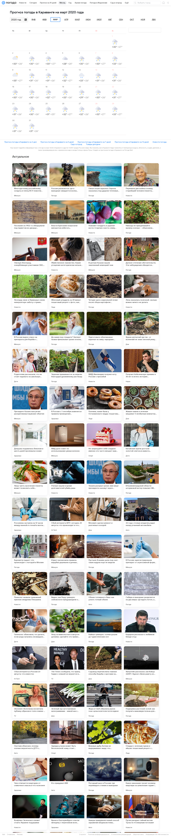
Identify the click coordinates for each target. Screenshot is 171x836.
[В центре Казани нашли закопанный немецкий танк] (104, 255)
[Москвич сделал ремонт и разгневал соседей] (104, 515)
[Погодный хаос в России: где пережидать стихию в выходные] (104, 775)
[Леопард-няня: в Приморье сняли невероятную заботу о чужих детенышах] (29, 292)
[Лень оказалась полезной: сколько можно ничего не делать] (141, 292)
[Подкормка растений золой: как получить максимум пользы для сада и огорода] (141, 701)
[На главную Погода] (10, 3)
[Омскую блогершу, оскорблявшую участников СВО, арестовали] (29, 255)
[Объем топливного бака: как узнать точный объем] (104, 589)
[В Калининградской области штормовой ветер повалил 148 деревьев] (141, 478)
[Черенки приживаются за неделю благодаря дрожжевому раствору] (66, 366)
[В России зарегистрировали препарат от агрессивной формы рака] (141, 552)
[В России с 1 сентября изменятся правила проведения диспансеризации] (66, 403)
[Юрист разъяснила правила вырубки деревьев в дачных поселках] (66, 552)
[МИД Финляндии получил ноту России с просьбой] (104, 366)
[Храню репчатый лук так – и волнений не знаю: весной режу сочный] (141, 329)
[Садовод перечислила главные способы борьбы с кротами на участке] (104, 663)
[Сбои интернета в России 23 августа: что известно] (29, 663)
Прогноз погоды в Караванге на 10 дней (132, 142)
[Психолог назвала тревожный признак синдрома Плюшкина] (29, 589)
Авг (110, 20)
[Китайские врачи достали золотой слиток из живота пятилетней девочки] (141, 440)
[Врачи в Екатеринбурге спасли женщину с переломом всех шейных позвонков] (66, 812)
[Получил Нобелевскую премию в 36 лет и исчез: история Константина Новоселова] (141, 366)
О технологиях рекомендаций (121, 834)
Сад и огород (76, 144)
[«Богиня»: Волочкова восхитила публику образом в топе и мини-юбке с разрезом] (29, 701)
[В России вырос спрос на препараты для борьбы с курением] (29, 329)
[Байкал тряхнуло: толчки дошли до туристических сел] (104, 626)
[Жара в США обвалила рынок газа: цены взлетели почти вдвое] (104, 701)
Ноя (143, 20)
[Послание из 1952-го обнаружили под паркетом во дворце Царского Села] (29, 217)
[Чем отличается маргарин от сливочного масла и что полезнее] (29, 775)
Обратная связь (138, 834)
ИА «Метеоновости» (162, 834)
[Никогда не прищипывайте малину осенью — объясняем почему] (141, 217)
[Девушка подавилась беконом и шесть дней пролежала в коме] (29, 440)
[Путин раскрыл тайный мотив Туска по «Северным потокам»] (141, 812)
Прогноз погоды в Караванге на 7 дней (94, 142)
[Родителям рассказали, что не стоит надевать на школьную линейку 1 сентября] (29, 366)
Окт (132, 20)
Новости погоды (160, 142)
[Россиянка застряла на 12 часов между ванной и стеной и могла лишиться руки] (29, 515)
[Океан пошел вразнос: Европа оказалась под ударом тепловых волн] (104, 180)
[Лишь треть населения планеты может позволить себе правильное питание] (29, 478)
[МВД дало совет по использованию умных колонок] (66, 440)
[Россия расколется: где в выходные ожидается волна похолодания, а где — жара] (66, 180)
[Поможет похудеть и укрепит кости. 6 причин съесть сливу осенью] (104, 217)
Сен (121, 20)
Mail (3, 834)
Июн (88, 20)
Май (77, 20)
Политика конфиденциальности (98, 834)
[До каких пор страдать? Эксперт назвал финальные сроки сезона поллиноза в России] (66, 329)
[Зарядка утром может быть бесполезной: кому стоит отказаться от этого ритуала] (66, 738)
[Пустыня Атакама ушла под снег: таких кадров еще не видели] (104, 552)
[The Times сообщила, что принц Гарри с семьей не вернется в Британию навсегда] (66, 663)
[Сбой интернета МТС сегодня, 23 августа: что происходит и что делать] (66, 515)
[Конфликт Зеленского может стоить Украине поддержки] (29, 812)
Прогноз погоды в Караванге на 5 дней (57, 142)
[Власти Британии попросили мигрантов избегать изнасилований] (66, 217)
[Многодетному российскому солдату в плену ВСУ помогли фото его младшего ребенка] (29, 180)
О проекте (82, 834)
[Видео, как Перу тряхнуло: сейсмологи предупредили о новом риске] (66, 589)
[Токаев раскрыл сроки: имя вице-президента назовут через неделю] (104, 478)
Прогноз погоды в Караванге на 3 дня (20, 142)
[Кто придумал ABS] (66, 775)
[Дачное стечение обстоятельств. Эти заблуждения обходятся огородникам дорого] (141, 255)
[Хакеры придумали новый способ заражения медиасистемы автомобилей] (104, 812)
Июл (99, 20)
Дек (154, 20)
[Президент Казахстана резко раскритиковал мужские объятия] (29, 403)
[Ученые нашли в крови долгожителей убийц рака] (66, 478)
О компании (11, 834)
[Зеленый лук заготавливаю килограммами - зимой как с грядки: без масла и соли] (66, 701)
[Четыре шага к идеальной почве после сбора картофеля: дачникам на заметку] (104, 292)
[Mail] (3, 3)
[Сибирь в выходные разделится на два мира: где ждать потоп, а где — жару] (141, 589)
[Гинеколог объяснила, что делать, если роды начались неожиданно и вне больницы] (29, 626)
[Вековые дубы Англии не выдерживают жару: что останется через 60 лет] (104, 738)
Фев (44, 20)
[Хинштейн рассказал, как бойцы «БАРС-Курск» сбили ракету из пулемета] (141, 663)
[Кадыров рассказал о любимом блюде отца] (141, 626)
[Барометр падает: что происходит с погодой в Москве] (29, 552)
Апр (66, 20)
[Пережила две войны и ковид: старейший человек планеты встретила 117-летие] (141, 180)
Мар (55, 20)
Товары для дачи (93, 144)
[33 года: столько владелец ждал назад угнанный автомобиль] (141, 515)
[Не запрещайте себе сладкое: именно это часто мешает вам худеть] (104, 440)
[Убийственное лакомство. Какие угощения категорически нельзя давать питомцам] (66, 255)
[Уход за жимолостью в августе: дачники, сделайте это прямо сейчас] (66, 626)
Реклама (20, 834)
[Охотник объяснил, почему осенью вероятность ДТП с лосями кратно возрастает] (29, 738)
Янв (33, 20)
